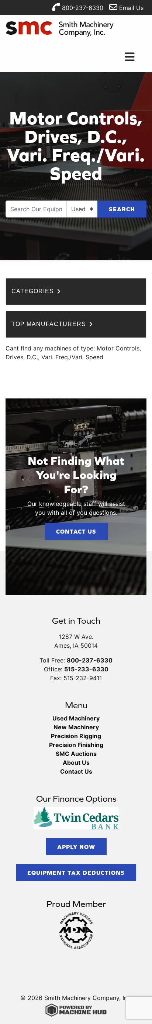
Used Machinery (76, 718)
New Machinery (76, 727)
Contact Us (76, 531)
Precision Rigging (76, 736)
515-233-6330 (86, 669)
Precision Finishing (76, 745)
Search (122, 209)
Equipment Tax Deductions (76, 872)
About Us (76, 762)
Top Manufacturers (49, 324)
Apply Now (76, 846)
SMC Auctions (76, 753)
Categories (33, 291)
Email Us (130, 7)
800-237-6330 (81, 7)
